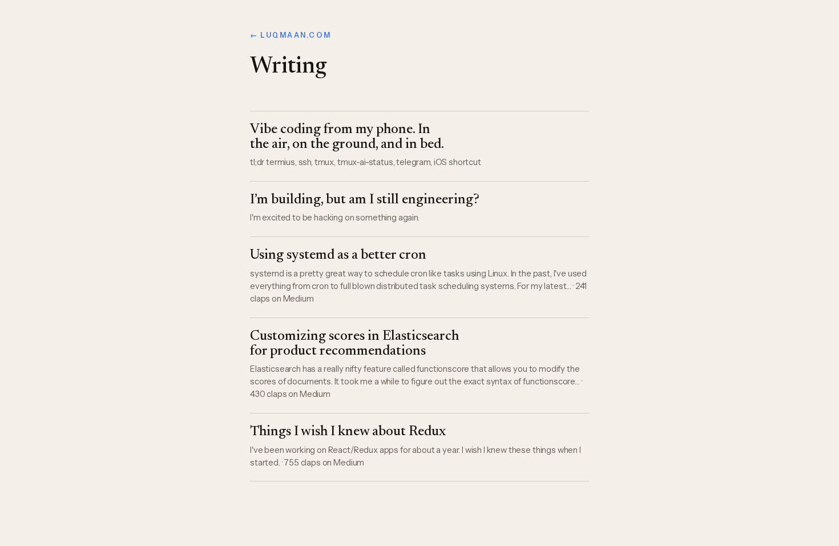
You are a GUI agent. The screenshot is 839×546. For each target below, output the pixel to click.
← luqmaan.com (290, 35)
